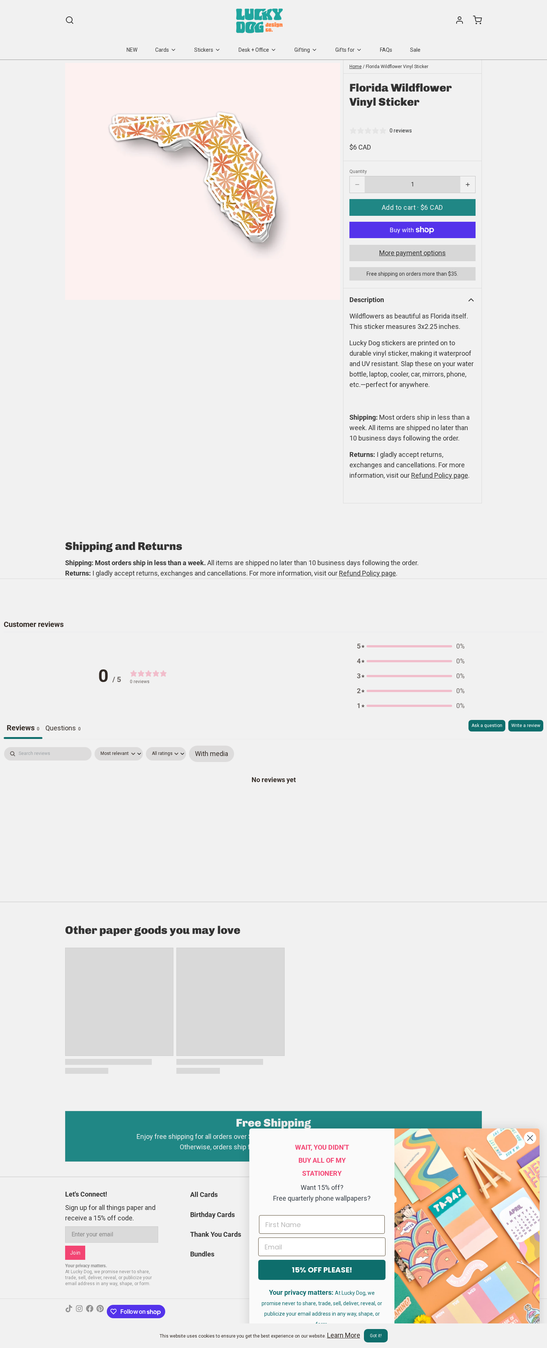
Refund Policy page (367, 573)
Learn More (343, 1335)
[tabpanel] (273, 803)
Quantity (358, 171)
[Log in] (456, 20)
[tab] (63, 729)
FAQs (386, 50)
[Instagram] (79, 1311)
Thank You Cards (215, 1234)
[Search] (69, 20)
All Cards (204, 1194)
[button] (412, 207)
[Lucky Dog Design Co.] (260, 20)
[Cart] (474, 20)
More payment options (412, 253)
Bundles (202, 1254)
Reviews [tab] (23, 727)
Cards (162, 50)
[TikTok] (69, 1311)
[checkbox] (211, 754)
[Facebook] (89, 1311)
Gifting (302, 50)
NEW (132, 50)
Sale (415, 50)
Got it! (376, 1335)
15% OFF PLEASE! (322, 1270)
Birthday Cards (212, 1215)
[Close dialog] (530, 1137)
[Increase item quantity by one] (467, 184)
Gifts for (345, 50)
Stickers (203, 50)
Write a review (525, 725)
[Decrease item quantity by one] (357, 184)
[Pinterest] (100, 1311)
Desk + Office (254, 50)
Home (355, 66)
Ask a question (486, 725)
